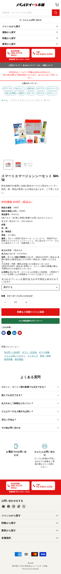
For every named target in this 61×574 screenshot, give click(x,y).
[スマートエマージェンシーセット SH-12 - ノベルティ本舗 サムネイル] (8, 164)
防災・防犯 (45, 356)
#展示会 (30, 88)
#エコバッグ (52, 88)
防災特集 (8, 359)
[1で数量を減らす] (5, 302)
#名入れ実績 (10, 93)
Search (30, 563)
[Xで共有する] (9, 333)
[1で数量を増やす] (26, 302)
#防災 (21, 93)
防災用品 (19, 359)
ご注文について (14, 65)
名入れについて (29, 65)
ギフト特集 (44, 352)
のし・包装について (45, 65)
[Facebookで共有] (3, 333)
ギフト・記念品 (29, 352)
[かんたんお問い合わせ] (44, 456)
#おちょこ (19, 88)
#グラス (40, 88)
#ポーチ (30, 93)
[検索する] (56, 12)
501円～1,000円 (12, 352)
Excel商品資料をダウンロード (30, 321)
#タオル (40, 93)
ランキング (33, 356)
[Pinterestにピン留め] (20, 333)
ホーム (4, 100)
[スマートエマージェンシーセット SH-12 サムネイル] (28, 164)
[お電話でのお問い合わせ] (16, 456)
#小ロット (51, 93)
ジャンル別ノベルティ (15, 356)
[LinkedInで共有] (14, 333)
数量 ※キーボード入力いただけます (17, 296)
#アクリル (7, 88)
